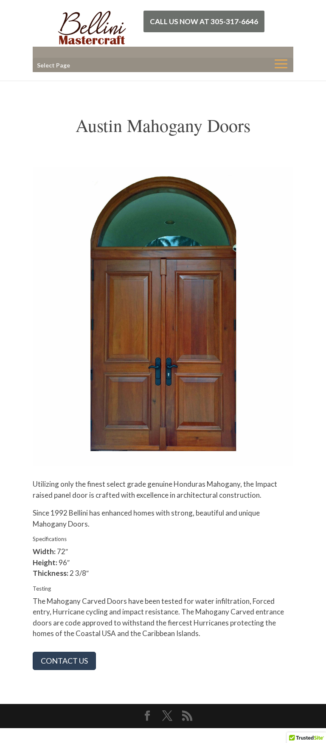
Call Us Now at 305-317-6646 (204, 21)
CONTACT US (64, 660)
